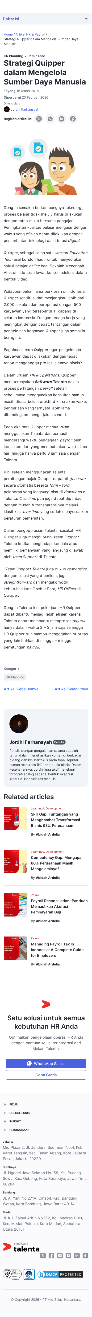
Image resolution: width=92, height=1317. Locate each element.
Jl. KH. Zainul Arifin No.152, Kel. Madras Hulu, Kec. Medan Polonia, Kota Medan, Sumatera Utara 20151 (43, 1224)
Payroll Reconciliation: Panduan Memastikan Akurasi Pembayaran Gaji (59, 906)
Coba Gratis (46, 1075)
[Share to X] (39, 119)
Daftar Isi (11, 18)
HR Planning (13, 56)
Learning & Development (47, 808)
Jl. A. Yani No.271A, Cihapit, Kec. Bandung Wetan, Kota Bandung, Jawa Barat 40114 (40, 1201)
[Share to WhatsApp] (50, 119)
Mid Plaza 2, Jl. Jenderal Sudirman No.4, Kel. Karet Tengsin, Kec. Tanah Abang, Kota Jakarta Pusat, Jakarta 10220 (44, 1153)
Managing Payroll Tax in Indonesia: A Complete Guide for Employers (57, 950)
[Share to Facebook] (73, 119)
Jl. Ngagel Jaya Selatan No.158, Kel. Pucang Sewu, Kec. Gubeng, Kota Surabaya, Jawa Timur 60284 (45, 1178)
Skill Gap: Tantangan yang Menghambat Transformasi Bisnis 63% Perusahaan (55, 820)
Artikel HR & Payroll (30, 34)
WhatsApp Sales (49, 1063)
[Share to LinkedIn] (61, 119)
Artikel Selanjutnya (71, 689)
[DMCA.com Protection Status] (60, 1274)
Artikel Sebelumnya (21, 689)
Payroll (35, 895)
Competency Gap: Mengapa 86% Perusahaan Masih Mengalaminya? (56, 863)
